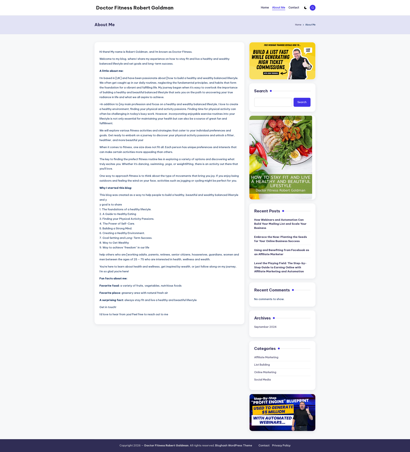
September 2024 (265, 327)
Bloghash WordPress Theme (233, 445)
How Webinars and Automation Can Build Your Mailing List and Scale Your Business (280, 224)
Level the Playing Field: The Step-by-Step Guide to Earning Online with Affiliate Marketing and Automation (280, 267)
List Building (262, 364)
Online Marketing (265, 372)
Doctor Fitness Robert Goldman (134, 8)
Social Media (262, 379)
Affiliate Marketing (266, 357)
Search (261, 90)
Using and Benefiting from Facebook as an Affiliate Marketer (281, 252)
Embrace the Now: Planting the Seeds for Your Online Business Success (280, 239)
